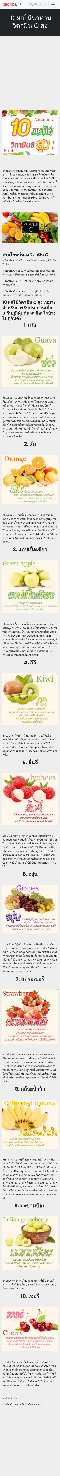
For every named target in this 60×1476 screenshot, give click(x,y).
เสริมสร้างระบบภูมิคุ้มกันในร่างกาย (21, 1404)
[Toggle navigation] (52, 4)
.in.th (13, 4)
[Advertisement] (30, 69)
